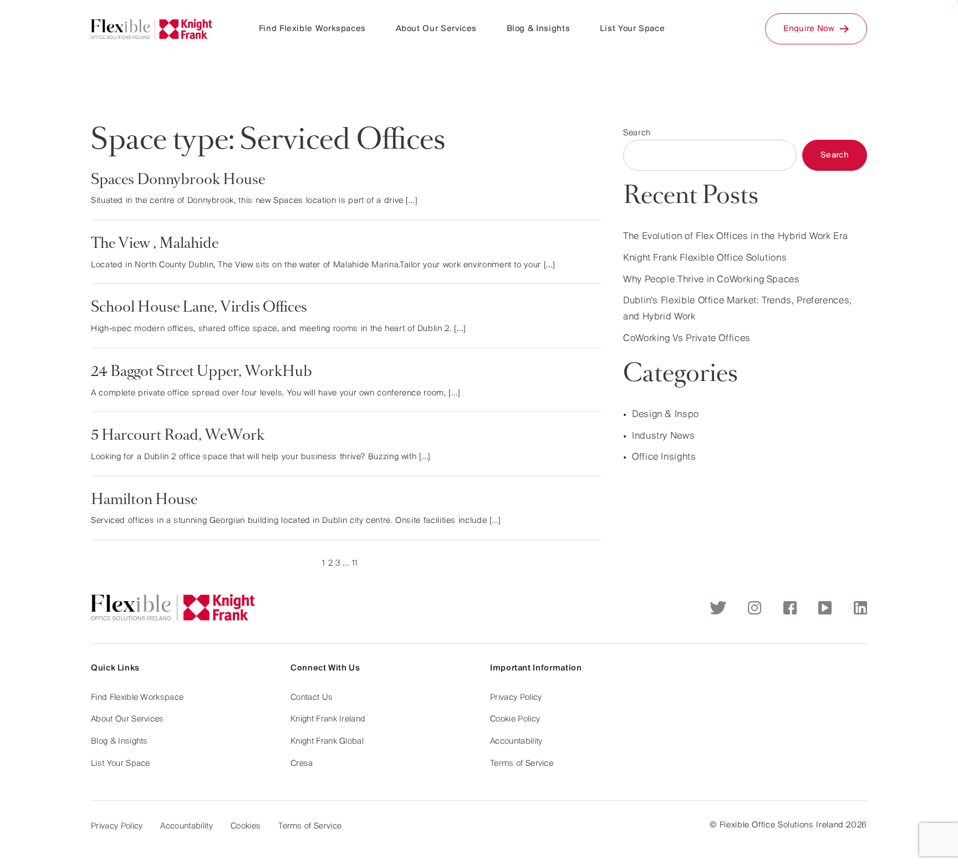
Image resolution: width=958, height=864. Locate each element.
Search (637, 133)
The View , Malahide (154, 244)
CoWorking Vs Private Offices (687, 339)
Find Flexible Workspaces (312, 28)
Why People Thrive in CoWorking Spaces (711, 280)
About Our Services (436, 28)
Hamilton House (144, 500)
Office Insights (664, 458)
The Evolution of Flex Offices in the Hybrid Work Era (735, 237)
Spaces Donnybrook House (178, 180)
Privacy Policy (516, 697)
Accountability (516, 741)
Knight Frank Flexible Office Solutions (705, 258)
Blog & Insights (538, 28)
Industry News (663, 436)
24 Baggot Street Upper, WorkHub (201, 372)
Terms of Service (521, 763)
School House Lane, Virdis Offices (199, 308)
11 (355, 563)
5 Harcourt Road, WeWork (177, 436)
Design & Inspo (665, 415)
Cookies (246, 826)
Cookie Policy (515, 719)
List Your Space (632, 28)
